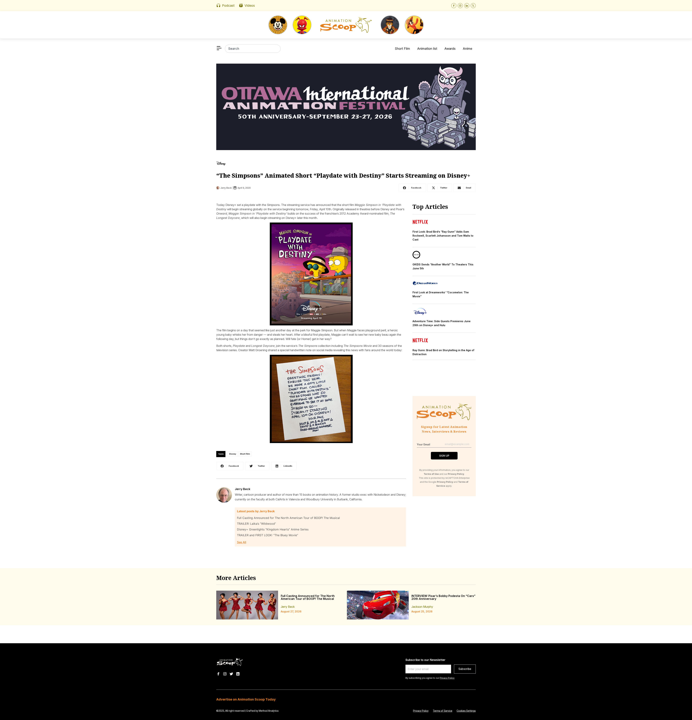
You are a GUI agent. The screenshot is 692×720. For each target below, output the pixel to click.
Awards (450, 48)
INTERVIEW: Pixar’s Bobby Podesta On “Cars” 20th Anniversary (443, 597)
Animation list (427, 48)
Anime (467, 48)
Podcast (228, 5)
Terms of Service (442, 710)
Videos (250, 5)
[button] (412, 188)
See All (241, 542)
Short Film (402, 48)
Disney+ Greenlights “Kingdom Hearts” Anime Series (273, 529)
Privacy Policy (447, 678)
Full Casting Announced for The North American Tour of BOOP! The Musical (288, 518)
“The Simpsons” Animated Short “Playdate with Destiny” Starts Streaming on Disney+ (343, 175)
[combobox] (253, 49)
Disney (232, 454)
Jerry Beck (242, 489)
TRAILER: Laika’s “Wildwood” (256, 523)
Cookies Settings (466, 710)
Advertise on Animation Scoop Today (246, 699)
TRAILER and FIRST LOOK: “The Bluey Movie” (267, 535)
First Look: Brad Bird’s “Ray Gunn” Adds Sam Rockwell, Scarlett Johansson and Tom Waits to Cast (442, 235)
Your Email (423, 444)
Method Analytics (269, 710)
